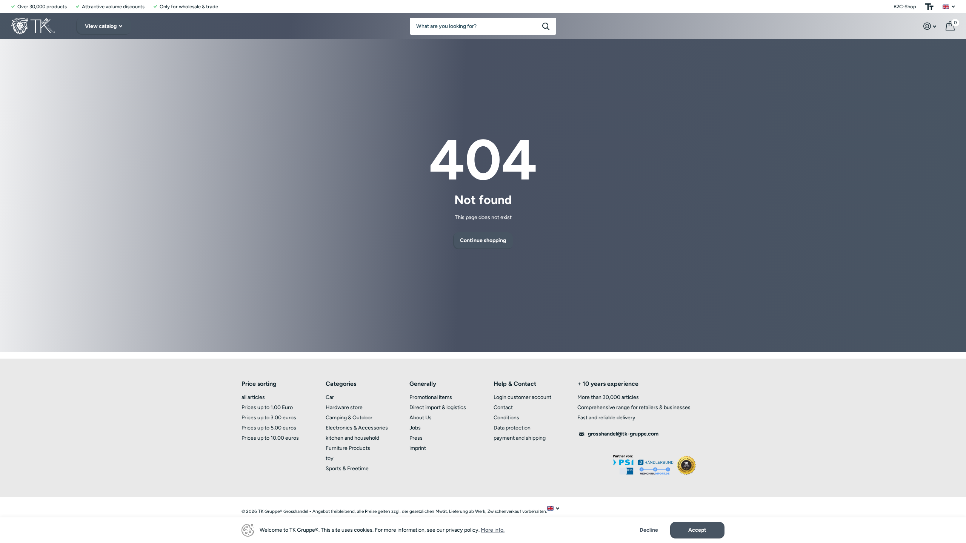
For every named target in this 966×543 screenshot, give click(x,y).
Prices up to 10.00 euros (270, 438)
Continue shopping (483, 240)
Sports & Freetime (347, 468)
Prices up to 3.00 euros (269, 417)
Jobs (415, 428)
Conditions (506, 417)
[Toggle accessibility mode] (929, 6)
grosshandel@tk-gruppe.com (623, 434)
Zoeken (545, 26)
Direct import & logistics (437, 407)
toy (330, 458)
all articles (253, 397)
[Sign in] (930, 26)
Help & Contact (515, 383)
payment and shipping (520, 438)
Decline (649, 530)
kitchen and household (352, 438)
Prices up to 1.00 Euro (267, 407)
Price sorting (259, 383)
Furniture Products (348, 448)
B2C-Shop (905, 6)
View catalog (101, 26)
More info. (493, 530)
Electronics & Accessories (357, 428)
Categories (341, 383)
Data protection (512, 428)
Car (330, 397)
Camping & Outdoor (349, 417)
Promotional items (430, 397)
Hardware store (344, 407)
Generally (422, 383)
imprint (417, 448)
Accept (697, 530)
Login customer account (522, 397)
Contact (503, 407)
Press (416, 438)
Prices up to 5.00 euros (269, 428)
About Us (420, 417)
